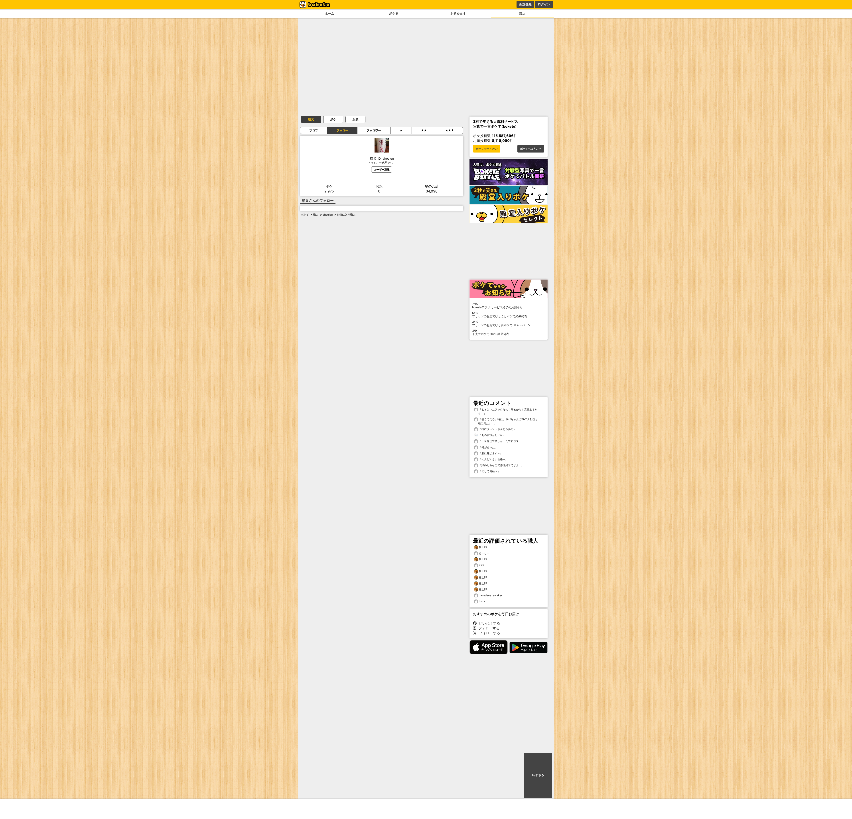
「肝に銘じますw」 (490, 453)
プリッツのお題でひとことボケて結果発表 (499, 314)
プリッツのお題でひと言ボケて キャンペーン (501, 323)
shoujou (328, 214)
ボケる (393, 13)
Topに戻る (538, 775)
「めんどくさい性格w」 (493, 459)
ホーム (329, 13)
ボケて (305, 214)
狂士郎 (483, 547)
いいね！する (488, 623)
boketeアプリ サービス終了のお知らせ (497, 305)
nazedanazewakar (490, 595)
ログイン (544, 4)
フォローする (488, 628)
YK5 (481, 565)
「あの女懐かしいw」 (491, 435)
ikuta (482, 601)
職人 (522, 13)
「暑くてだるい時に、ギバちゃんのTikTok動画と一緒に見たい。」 (509, 421)
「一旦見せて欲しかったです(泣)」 (499, 441)
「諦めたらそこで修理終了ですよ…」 (501, 465)
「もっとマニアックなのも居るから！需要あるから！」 (507, 411)
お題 (355, 119)
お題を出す (458, 13)
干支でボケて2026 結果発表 (490, 332)
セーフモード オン (487, 148)
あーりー (484, 553)
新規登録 (525, 4)
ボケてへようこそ (530, 148)
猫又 (311, 119)
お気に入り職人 (346, 214)
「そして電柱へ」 (489, 471)
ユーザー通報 (382, 169)
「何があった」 (487, 447)
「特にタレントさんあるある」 (497, 429)
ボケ (333, 119)
